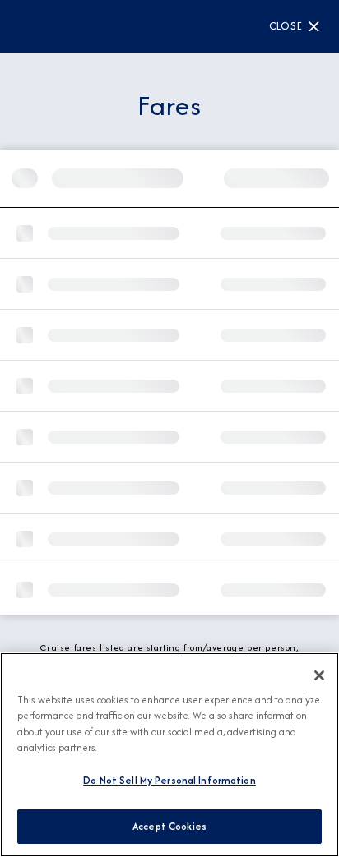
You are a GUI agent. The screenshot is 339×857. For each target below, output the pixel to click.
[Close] (319, 675)
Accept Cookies (169, 826)
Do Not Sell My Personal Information (169, 780)
